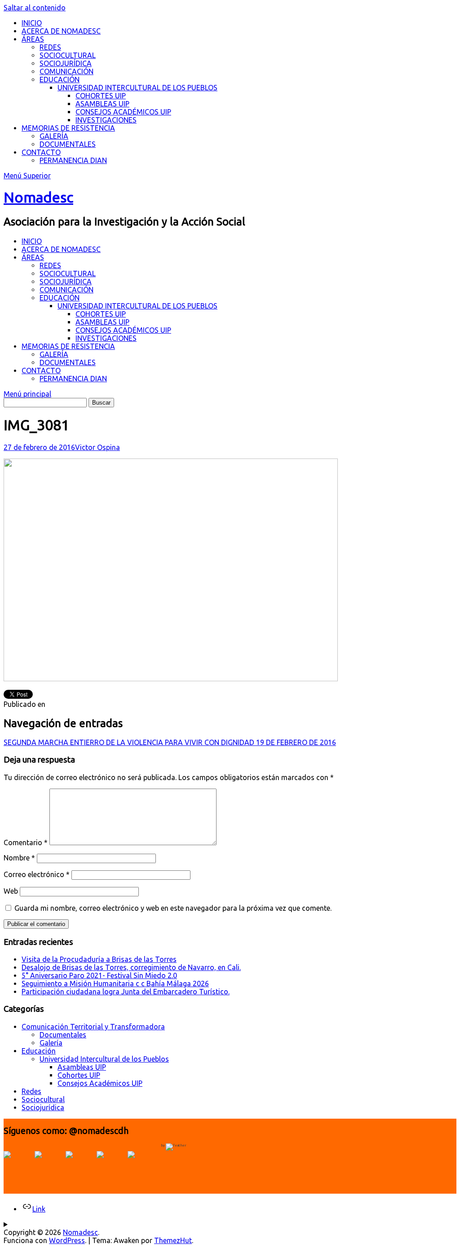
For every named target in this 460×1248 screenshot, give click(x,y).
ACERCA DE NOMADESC (61, 31)
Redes (31, 1091)
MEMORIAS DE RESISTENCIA (68, 128)
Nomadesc (38, 197)
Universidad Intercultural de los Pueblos (104, 1059)
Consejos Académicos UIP (100, 1083)
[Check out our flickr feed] (142, 1165)
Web (11, 891)
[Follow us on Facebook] (18, 1165)
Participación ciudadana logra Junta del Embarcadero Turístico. (126, 992)
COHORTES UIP (100, 96)
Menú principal (27, 394)
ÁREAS (33, 39)
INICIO (32, 23)
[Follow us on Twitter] (49, 1165)
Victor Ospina (97, 447)
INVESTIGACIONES (106, 120)
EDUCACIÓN (60, 79)
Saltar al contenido (35, 8)
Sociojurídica (43, 1107)
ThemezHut (173, 1240)
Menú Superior (27, 176)
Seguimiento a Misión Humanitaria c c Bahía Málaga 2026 (115, 983)
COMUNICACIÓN (66, 71)
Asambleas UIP (82, 1067)
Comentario (26, 842)
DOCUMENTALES (68, 144)
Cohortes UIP (79, 1075)
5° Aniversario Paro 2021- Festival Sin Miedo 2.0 (99, 975)
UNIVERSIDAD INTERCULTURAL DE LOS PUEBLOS (137, 88)
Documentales (63, 1035)
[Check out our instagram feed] (111, 1165)
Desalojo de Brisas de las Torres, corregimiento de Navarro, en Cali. (131, 967)
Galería (51, 1043)
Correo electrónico (37, 874)
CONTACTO (41, 152)
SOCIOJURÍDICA (66, 63)
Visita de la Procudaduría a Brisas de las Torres (99, 959)
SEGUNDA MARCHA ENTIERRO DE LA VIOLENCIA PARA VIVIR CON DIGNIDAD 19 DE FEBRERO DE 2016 (170, 742)
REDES (50, 47)
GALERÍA (54, 136)
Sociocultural (43, 1099)
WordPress (67, 1240)
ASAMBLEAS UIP (102, 104)
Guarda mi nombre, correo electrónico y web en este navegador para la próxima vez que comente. (173, 908)
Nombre (19, 858)
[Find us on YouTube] (80, 1165)
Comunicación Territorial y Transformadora (93, 1027)
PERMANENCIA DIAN (73, 160)
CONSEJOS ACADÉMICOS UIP (123, 112)
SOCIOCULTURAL (68, 55)
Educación (39, 1051)
